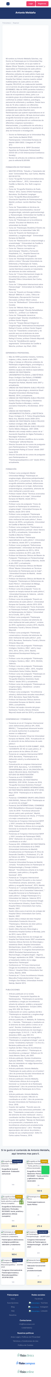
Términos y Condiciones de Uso (25, 1341)
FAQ (12, 1311)
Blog (12, 1307)
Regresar (16, 23)
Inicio (13, 1299)
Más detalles (13, 1164)
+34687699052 (26, 1328)
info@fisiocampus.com (27, 1324)
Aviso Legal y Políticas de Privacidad (25, 1337)
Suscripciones (12, 1303)
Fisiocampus (6, 23)
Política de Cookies (25, 1345)
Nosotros (12, 1315)
